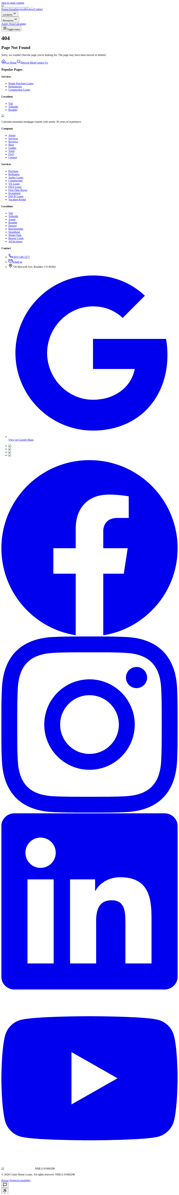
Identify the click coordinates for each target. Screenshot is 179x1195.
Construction (15, 180)
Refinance (14, 174)
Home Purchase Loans (20, 83)
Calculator (20, 23)
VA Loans (14, 183)
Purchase (13, 171)
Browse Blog (28, 62)
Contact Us (41, 62)
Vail (10, 103)
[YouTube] (89, 1165)
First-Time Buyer (17, 190)
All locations (15, 241)
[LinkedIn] (89, 988)
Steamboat (14, 232)
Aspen (12, 219)
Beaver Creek (16, 238)
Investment (14, 193)
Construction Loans (19, 89)
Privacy (5, 1180)
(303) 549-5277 (21, 256)
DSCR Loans (15, 196)
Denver (12, 225)
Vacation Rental (17, 199)
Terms (13, 1180)
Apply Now (8, 23)
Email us (17, 261)
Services (19, 9)
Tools (11, 151)
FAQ (11, 154)
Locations (8, 14)
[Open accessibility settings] (4, 1191)
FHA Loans (15, 186)
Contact (38, 9)
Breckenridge (15, 228)
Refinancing (15, 86)
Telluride (13, 106)
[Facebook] (89, 634)
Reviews (29, 9)
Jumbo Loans (15, 177)
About (11, 9)
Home (4, 9)
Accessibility (24, 1180)
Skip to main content (12, 2)
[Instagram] (89, 811)
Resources (8, 20)
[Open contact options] (4, 1185)
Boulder (12, 109)
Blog (11, 144)
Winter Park (15, 235)
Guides (12, 147)
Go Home (11, 62)
